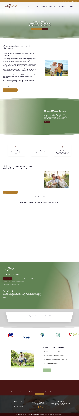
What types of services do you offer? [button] (53, 351)
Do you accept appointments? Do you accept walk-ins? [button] (56, 359)
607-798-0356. (64, 391)
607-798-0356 (20, 406)
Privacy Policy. (52, 414)
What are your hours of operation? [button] (52, 363)
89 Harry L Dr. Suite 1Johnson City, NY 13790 (18, 404)
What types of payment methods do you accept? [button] (55, 355)
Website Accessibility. (59, 414)
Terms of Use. (46, 414)
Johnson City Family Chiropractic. (25, 414)
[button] (36, 29)
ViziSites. (42, 414)
